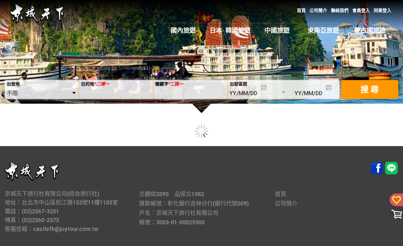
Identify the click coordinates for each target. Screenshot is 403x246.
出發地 (13, 83)
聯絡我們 (340, 10)
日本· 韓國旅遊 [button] (230, 30)
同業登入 (382, 10)
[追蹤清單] (395, 199)
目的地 (95, 83)
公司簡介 (318, 10)
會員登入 (361, 10)
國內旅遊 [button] (183, 30)
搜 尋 (369, 89)
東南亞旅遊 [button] (323, 30)
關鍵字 (169, 83)
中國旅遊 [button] (277, 30)
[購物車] (395, 213)
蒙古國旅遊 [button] (370, 30)
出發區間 (238, 83)
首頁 (301, 10)
